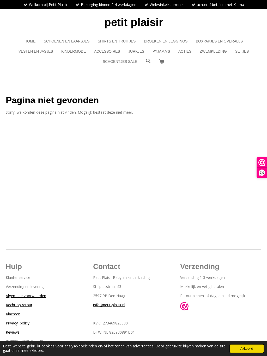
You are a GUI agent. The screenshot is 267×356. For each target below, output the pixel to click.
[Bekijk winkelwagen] (161, 61)
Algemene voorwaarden (26, 295)
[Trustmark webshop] (184, 307)
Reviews (13, 332)
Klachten (13, 313)
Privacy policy (17, 323)
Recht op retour (19, 304)
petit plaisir (133, 22)
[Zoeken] (148, 61)
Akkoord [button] (246, 348)
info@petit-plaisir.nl (109, 304)
